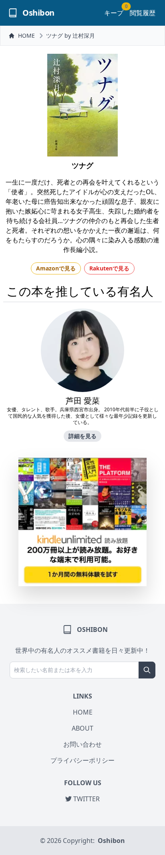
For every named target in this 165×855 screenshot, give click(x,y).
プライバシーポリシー (82, 760)
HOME (26, 35)
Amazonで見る (56, 268)
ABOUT (82, 728)
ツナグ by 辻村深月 (70, 35)
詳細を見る (82, 436)
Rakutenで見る (109, 268)
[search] (147, 670)
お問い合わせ (82, 744)
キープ (113, 12)
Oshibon (111, 840)
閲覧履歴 (142, 12)
